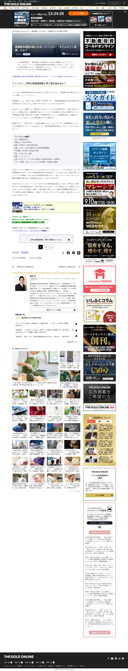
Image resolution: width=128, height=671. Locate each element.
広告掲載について (60, 666)
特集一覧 (17, 662)
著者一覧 (38, 662)
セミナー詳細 (78, 13)
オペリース (89, 8)
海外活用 (53, 8)
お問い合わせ (42, 666)
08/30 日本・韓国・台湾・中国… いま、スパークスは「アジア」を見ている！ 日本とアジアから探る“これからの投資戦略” (99, 567)
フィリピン (27, 54)
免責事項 (19, 666)
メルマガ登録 (99, 495)
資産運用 (67, 8)
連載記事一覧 (71, 342)
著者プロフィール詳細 (54, 310)
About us (82, 666)
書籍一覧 (49, 662)
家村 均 (33, 276)
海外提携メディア (72, 666)
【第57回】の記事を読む (25, 267)
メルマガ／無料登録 (99, 3)
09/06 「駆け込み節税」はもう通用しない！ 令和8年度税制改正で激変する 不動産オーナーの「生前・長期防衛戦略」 (99, 593)
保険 (59, 8)
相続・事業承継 (14, 8)
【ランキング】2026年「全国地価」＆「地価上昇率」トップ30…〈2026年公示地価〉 (42, 323)
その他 (109, 8)
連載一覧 (28, 662)
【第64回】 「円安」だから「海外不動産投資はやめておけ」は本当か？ (38, 336)
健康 (102, 8)
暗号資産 (75, 8)
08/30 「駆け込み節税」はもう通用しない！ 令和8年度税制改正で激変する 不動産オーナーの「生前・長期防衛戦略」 (99, 559)
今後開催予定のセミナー (101, 13)
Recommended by (72, 491)
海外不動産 (35, 8)
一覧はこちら (101, 25)
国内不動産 (25, 8)
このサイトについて (9, 666)
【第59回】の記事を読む (67, 267)
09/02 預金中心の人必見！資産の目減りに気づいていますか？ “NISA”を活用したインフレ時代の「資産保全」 (99, 585)
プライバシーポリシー (30, 666)
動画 (115, 8)
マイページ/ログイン (114, 3)
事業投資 (44, 8)
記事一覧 (7, 662)
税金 (82, 8)
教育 (97, 8)
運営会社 (50, 666)
